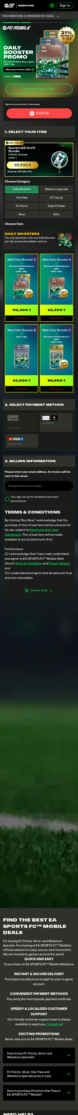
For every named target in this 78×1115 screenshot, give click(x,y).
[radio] (39, 158)
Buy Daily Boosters (39, 89)
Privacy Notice (59, 563)
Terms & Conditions (28, 563)
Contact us (54, 1024)
